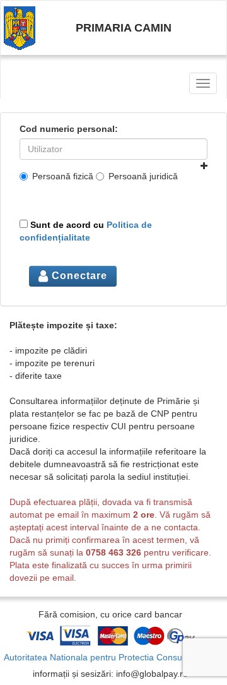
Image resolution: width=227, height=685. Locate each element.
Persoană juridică (143, 176)
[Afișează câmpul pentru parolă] (204, 166)
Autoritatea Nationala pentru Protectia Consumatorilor (111, 657)
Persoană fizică (62, 176)
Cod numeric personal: (69, 129)
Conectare (78, 275)
